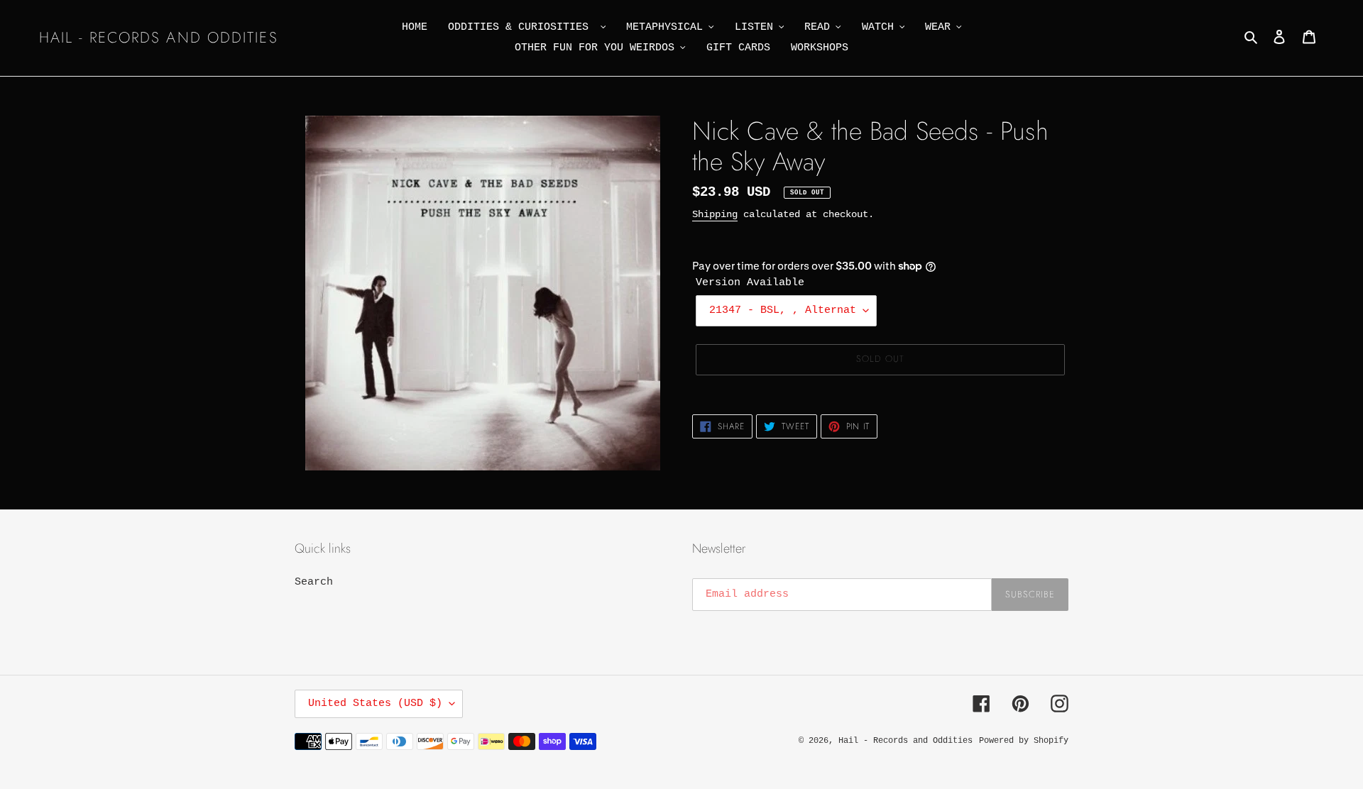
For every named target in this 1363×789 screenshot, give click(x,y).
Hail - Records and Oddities (158, 38)
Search (314, 582)
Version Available (750, 283)
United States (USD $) (375, 703)
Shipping (715, 214)
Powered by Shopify (1023, 741)
